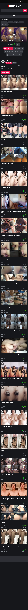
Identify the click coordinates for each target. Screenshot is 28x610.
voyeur (10, 22)
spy (16, 22)
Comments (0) (18, 54)
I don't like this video (11, 45)
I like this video (9, 45)
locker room (4, 24)
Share (9, 54)
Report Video (10, 51)
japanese (4, 22)
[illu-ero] (3, 61)
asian (21, 22)
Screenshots (20, 51)
